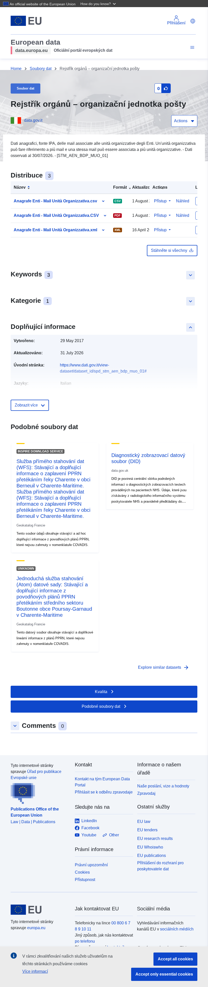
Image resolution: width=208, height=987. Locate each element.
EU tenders (147, 830)
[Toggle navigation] (191, 47)
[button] (99, 3)
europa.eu (36, 928)
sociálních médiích (177, 929)
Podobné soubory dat (101, 706)
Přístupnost (85, 879)
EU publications (151, 855)
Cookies (82, 872)
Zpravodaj (146, 793)
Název (20, 187)
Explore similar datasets (163, 667)
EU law (143, 821)
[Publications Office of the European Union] (40, 792)
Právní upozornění (91, 865)
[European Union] (40, 910)
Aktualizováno (146, 187)
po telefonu (85, 941)
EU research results (155, 838)
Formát (120, 187)
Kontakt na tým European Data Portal (102, 782)
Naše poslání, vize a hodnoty (163, 786)
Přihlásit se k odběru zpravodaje (104, 792)
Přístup (160, 201)
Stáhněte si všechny (169, 250)
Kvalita (101, 692)
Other (114, 835)
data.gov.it (33, 120)
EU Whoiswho (150, 847)
